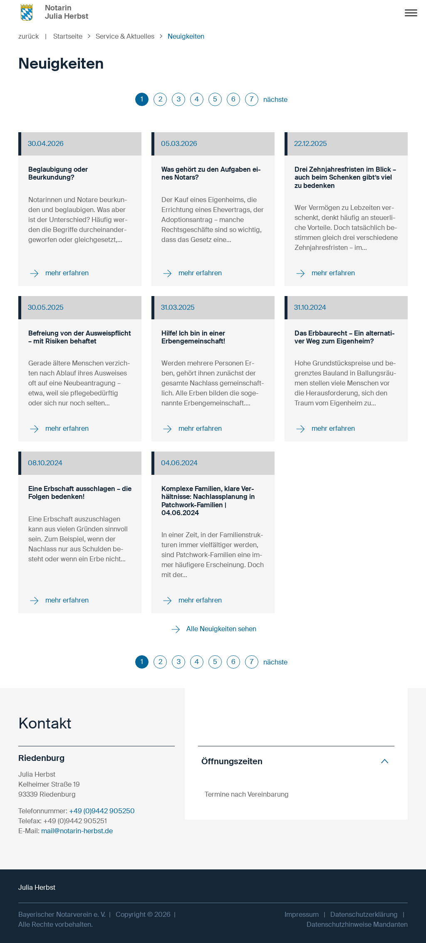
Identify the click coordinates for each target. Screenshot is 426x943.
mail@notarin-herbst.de (77, 831)
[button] (296, 761)
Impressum (302, 914)
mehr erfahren (66, 273)
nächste (275, 99)
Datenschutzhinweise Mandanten (357, 924)
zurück (32, 36)
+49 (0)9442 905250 (102, 811)
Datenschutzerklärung (364, 914)
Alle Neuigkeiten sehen (220, 629)
